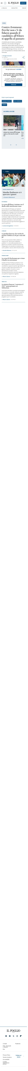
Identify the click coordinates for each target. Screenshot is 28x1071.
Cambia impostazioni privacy (6, 1063)
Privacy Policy (6, 1055)
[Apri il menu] (2, 3)
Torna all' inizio (19, 1056)
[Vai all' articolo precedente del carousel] (11, 145)
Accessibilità (6, 1059)
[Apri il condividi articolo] (23, 57)
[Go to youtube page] (9, 1036)
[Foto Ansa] (13, 180)
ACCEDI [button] (18, 69)
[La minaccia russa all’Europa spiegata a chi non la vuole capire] (13, 122)
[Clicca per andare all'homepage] (13, 1031)
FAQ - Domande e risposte (7, 1046)
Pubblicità (17, 1043)
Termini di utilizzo (7, 1057)
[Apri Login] (5, 3)
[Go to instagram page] (17, 1036)
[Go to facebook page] (6, 1036)
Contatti (5, 1043)
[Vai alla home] (13, 3)
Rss (4, 1049)
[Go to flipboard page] (21, 1036)
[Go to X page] (13, 1036)
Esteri (4, 23)
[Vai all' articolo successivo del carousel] (16, 145)
